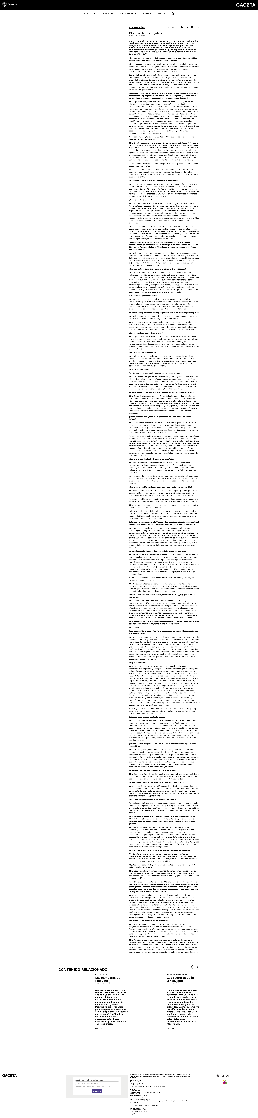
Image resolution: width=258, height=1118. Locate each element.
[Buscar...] (173, 14)
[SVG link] (246, 5)
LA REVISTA (89, 14)
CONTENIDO (107, 14)
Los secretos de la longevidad (108, 979)
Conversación (137, 27)
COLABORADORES (128, 14)
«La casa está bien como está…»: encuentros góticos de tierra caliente (181, 982)
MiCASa (161, 14)
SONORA (147, 14)
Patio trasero (173, 974)
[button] (171, 27)
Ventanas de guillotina (105, 974)
